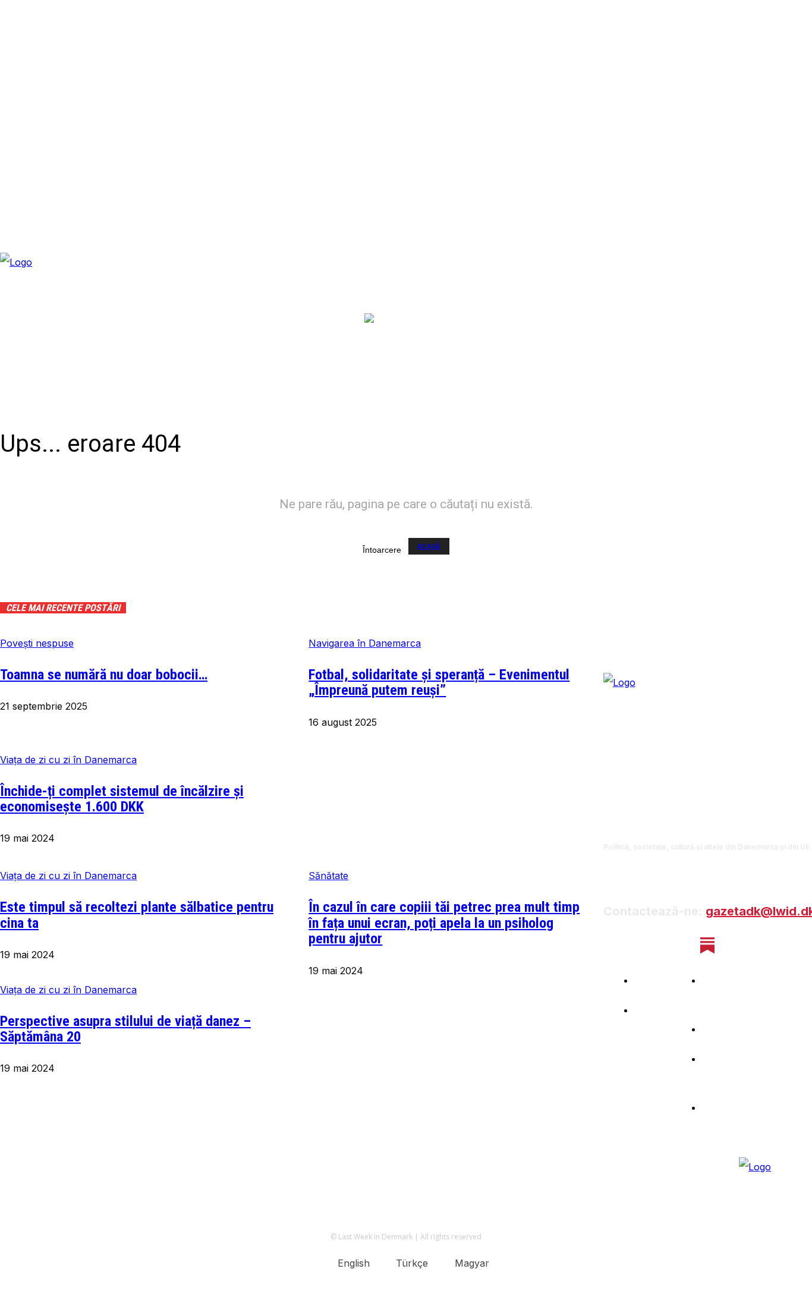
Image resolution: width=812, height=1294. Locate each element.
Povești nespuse (37, 643)
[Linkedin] (676, 945)
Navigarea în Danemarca (365, 643)
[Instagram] (644, 945)
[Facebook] (613, 945)
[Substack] (707, 945)
